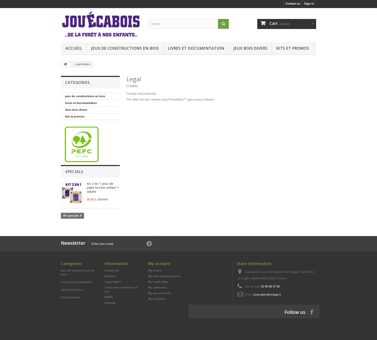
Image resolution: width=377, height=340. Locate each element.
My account (159, 263)
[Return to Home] (65, 64)
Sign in (309, 3)
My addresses (157, 287)
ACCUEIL (73, 48)
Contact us (293, 3)
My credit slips (158, 282)
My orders (155, 270)
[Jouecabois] (101, 24)
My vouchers (156, 299)
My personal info (159, 293)
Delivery (110, 276)
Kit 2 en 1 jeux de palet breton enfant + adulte (103, 187)
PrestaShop (175, 99)
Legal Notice (113, 282)
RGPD (109, 297)
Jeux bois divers (250, 48)
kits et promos (292, 48)
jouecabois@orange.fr (267, 294)
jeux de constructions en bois (125, 48)
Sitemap (110, 302)
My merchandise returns (164, 276)
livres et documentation (196, 48)
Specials (74, 171)
